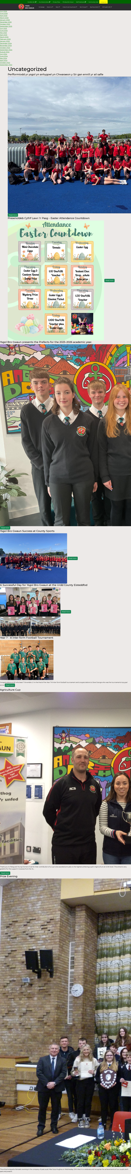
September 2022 (6, 65)
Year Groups (83, 7)
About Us (49, 7)
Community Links (93, 2)
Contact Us (103, 2)
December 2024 (6, 43)
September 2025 (6, 26)
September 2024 (6, 50)
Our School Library (44, 2)
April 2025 (3, 35)
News (57, 7)
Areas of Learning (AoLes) (69, 7)
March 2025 (4, 37)
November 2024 (6, 45)
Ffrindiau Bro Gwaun (68, 2)
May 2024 (3, 58)
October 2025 (5, 24)
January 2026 (5, 20)
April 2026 (3, 16)
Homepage (41, 7)
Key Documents (94, 7)
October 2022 (5, 63)
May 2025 (3, 33)
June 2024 (4, 56)
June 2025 (4, 31)
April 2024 (3, 60)
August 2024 (4, 52)
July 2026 (3, 11)
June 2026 (4, 13)
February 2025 (5, 39)
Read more (13, 215)
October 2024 (5, 48)
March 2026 (4, 18)
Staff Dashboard (80, 2)
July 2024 (3, 54)
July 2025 (3, 28)
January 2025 (5, 41)
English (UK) (107, 7)
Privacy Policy (56, 2)
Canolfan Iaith (31, 2)
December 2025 (6, 22)
